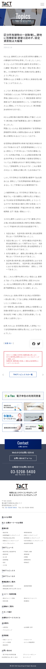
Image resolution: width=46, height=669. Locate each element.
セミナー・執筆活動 (9, 594)
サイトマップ (27, 657)
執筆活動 (5, 601)
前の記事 (3, 375)
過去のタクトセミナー (30, 598)
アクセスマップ (7, 630)
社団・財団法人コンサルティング (33, 540)
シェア (33, 343)
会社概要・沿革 (28, 627)
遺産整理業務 (28, 586)
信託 (4, 562)
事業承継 (26, 554)
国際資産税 (27, 559)
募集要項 (5, 645)
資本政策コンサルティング (32, 538)
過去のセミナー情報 (9, 598)
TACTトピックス (8, 571)
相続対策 (5, 532)
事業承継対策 (28, 532)
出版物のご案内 (8, 606)
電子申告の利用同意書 (9, 654)
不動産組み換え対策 (9, 538)
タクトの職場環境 (29, 642)
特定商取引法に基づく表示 (10, 657)
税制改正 (26, 562)
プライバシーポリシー (29, 654)
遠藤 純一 (9, 343)
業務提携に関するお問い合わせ (12, 588)
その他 (5, 565)
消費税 (26, 557)
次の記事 (43, 375)
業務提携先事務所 (8, 586)
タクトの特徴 (7, 642)
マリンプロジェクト (9, 543)
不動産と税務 (28, 551)
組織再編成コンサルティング (11, 535)
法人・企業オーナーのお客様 (12, 523)
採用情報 (5, 635)
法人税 (5, 557)
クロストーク (28, 639)
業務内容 (5, 528)
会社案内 (5, 623)
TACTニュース (7, 548)
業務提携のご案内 (8, 582)
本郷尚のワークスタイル (11, 618)
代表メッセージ (7, 639)
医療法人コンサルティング (11, 540)
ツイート (38, 343)
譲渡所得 (5, 554)
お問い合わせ (7, 650)
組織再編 (5, 559)
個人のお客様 (7, 517)
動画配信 (26, 601)
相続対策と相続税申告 (9, 551)
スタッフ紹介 (7, 612)
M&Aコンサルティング (31, 535)
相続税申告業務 (28, 543)
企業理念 (5, 627)
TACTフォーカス (8, 576)
